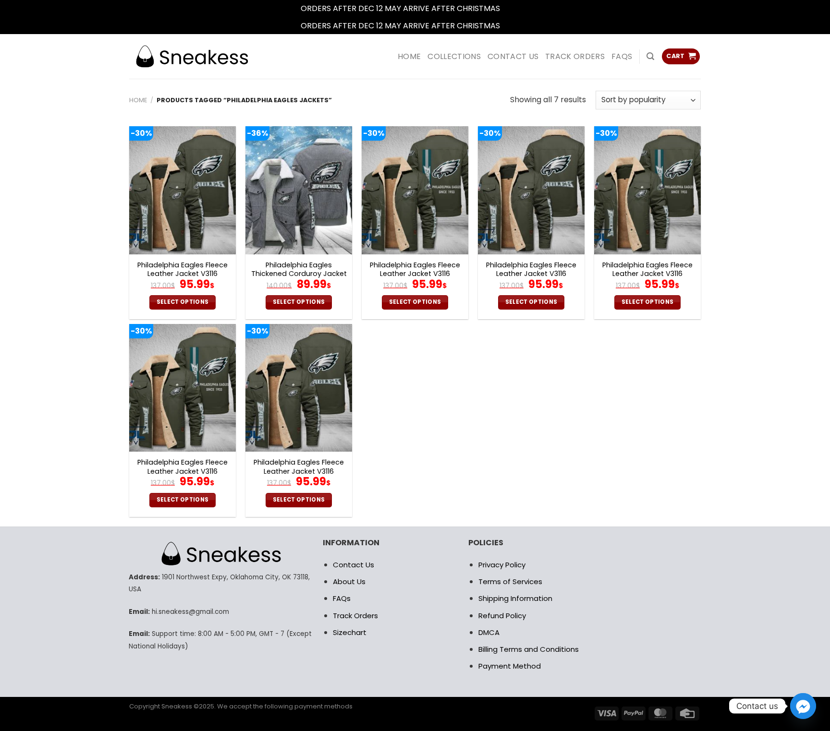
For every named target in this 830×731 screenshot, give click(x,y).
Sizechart (349, 632)
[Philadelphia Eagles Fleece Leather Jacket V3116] (182, 190)
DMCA (489, 632)
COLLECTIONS (454, 56)
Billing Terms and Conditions (528, 649)
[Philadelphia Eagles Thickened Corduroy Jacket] (298, 190)
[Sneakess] (191, 56)
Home (138, 100)
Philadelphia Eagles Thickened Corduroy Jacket (299, 269)
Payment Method (509, 666)
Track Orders (575, 56)
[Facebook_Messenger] (803, 706)
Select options (183, 302)
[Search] (650, 56)
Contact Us (353, 565)
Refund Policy (502, 616)
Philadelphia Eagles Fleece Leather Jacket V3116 (182, 269)
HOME (409, 56)
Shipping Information (515, 598)
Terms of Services (510, 581)
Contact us (513, 56)
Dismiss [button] (516, 8)
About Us (349, 581)
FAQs (621, 56)
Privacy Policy (501, 565)
